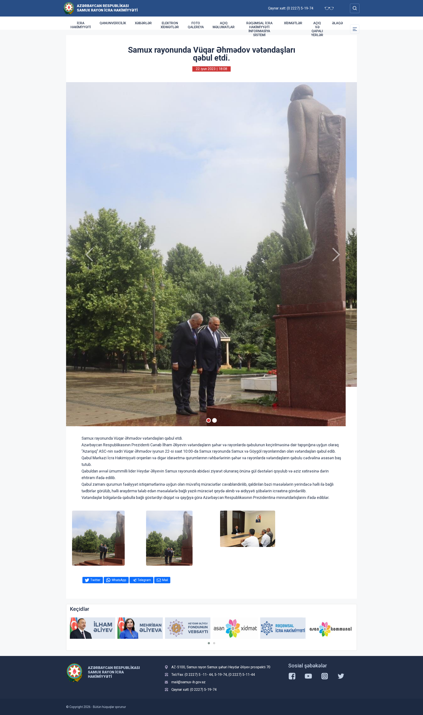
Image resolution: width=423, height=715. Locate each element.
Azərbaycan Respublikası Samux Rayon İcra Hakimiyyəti (107, 8)
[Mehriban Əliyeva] (92, 628)
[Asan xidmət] (187, 628)
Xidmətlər (293, 23)
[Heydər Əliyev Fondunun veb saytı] (140, 628)
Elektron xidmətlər (170, 25)
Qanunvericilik (113, 23)
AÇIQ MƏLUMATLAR (224, 25)
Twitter (95, 580)
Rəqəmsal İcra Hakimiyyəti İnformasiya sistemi (259, 29)
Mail (165, 580)
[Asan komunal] (283, 628)
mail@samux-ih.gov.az (188, 682)
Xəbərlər (143, 23)
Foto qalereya (196, 25)
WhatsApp (119, 580)
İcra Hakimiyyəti (80, 25)
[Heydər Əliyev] (330, 628)
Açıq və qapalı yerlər (317, 29)
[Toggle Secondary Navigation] (355, 29)
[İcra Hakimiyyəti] (68, 8)
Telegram (144, 580)
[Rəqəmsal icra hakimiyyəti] (235, 628)
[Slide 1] (208, 420)
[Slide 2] (214, 420)
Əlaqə (337, 23)
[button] (209, 643)
